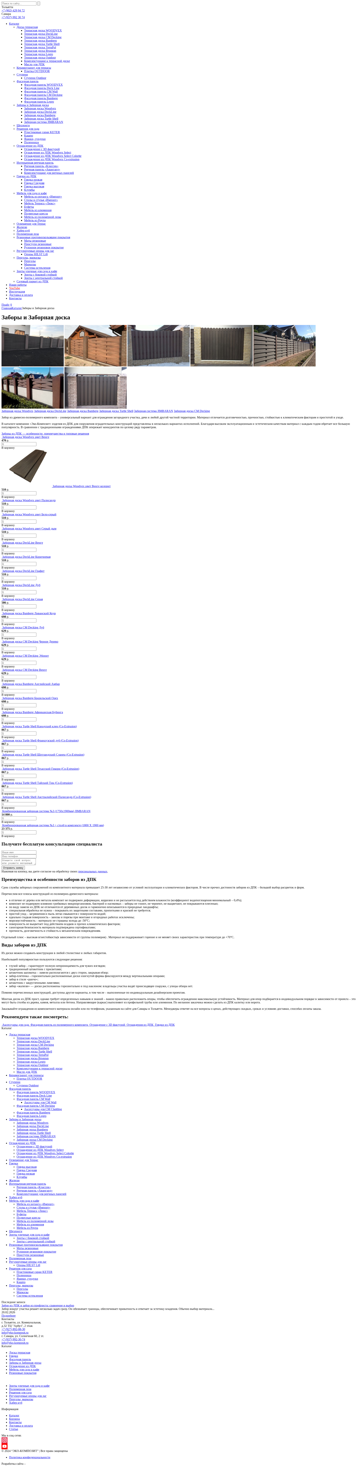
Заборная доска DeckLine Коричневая (26, 556)
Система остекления (37, 267)
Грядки (13, 1163)
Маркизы (30, 264)
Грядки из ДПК (26, 176)
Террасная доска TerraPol (40, 47)
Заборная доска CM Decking (192, 411)
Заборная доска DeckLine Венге (22, 542)
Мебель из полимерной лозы (42, 217)
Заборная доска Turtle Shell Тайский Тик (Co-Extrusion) (37, 782)
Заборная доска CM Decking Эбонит (25, 655)
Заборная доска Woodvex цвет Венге (25, 437)
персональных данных (92, 871)
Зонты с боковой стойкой (40, 274)
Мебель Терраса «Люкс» (39, 203)
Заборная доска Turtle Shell (41, 118)
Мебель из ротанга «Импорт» (43, 196)
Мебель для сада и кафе (32, 193)
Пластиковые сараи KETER (42, 132)
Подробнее (9, 1315)
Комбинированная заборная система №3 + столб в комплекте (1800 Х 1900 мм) (53, 825)
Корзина (14, 1418)
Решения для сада (28, 128)
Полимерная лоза (28, 233)
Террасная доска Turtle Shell (42, 44)
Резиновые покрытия (22, 1373)
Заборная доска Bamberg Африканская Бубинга (32, 712)
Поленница (31, 142)
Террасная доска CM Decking (42, 37)
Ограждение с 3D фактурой (42, 149)
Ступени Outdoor (35, 78)
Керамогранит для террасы (34, 67)
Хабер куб (23, 230)
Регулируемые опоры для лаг (35, 250)
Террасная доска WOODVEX (43, 30)
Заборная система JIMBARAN (43, 122)
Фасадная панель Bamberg (41, 98)
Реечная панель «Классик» (41, 166)
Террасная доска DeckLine (41, 33)
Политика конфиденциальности (29, 1457)
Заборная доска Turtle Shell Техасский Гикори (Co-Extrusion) (40, 768)
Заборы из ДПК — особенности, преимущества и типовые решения (45, 433)
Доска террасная (27, 27)
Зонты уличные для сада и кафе (37, 271)
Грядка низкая (33, 179)
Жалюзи (22, 227)
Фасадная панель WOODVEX (43, 84)
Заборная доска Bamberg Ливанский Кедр (29, 613)
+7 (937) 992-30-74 (13, 1339)
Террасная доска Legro (38, 54)
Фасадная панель (27, 81)
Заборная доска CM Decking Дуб (23, 627)
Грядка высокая (34, 186)
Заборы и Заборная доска (33, 105)
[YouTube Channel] (181, 1446)
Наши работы (18, 284)
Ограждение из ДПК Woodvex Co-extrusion (51, 159)
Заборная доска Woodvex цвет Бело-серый (29, 514)
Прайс (6, 304)
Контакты (15, 298)
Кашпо (28, 135)
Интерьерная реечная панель (35, 162)
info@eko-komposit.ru (15, 1332)
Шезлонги (23, 125)
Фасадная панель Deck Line (41, 88)
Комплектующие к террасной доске (47, 61)
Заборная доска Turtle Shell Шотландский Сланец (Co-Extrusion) (43, 754)
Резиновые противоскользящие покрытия (43, 237)
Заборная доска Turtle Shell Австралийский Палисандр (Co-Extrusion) (46, 797)
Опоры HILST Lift (36, 254)
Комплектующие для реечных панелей (49, 172)
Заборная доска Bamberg (39, 115)
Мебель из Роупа (35, 220)
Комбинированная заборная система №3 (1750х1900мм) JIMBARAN (46, 811)
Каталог (14, 23)
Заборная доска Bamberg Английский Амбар (31, 684)
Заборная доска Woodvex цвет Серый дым (29, 528)
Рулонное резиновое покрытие (44, 247)
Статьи (13, 1429)
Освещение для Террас (31, 223)
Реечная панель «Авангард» (42, 169)
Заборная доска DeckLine (40, 111)
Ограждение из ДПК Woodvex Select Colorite (52, 155)
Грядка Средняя (34, 183)
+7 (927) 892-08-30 (13, 1329)
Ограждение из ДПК (30, 145)
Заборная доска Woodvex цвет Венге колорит (82, 486)
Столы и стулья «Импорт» (41, 200)
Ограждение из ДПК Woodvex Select (47, 152)
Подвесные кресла (36, 213)
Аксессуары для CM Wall (40, 1102)
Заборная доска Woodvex (40, 108)
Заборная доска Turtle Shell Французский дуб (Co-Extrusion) (40, 740)
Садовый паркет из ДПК (32, 281)
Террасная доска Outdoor (40, 57)
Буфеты (29, 206)
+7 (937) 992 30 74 (13, 17)
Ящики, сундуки (35, 139)
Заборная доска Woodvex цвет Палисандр (29, 500)
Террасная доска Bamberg (40, 40)
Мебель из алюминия (37, 210)
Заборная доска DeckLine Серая (22, 599)
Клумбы (29, 189)
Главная (7, 308)
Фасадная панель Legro (39, 101)
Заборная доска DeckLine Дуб (21, 585)
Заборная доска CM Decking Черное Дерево (30, 641)
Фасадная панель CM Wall (41, 91)
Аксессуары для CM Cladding (43, 1109)
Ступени (22, 74)
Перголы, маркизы (29, 257)
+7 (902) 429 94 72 (13, 10)
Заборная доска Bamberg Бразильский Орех (30, 698)
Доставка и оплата (21, 295)
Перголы (30, 261)
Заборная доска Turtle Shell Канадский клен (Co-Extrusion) (39, 726)
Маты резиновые (35, 240)
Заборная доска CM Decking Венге (24, 669)
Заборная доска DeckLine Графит (23, 571)
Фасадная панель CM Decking (43, 94)
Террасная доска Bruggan (40, 50)
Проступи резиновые (37, 244)
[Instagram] (181, 1440)
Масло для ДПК (34, 64)
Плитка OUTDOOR (37, 71)
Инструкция (17, 291)
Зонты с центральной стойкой (43, 278)
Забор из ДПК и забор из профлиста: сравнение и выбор (38, 1305)
